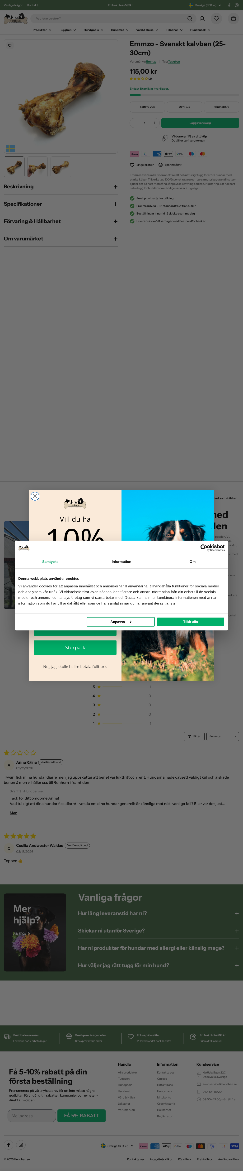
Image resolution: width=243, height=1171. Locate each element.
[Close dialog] (35, 496)
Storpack (75, 647)
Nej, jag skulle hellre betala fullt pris (75, 666)
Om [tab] (193, 562)
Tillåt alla (190, 622)
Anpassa (117, 622)
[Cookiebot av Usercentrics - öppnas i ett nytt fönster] (204, 547)
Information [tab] (121, 562)
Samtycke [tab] (50, 562)
